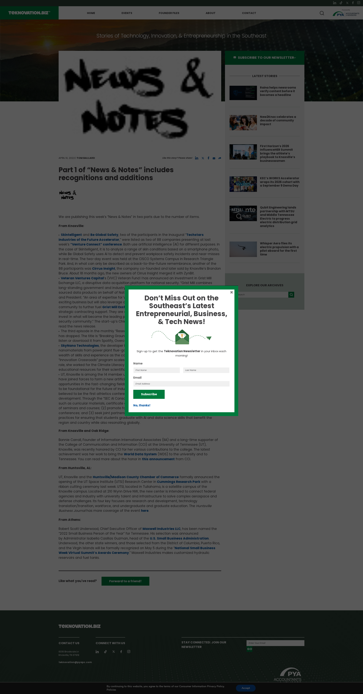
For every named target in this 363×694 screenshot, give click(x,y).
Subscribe (149, 394)
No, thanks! (141, 405)
